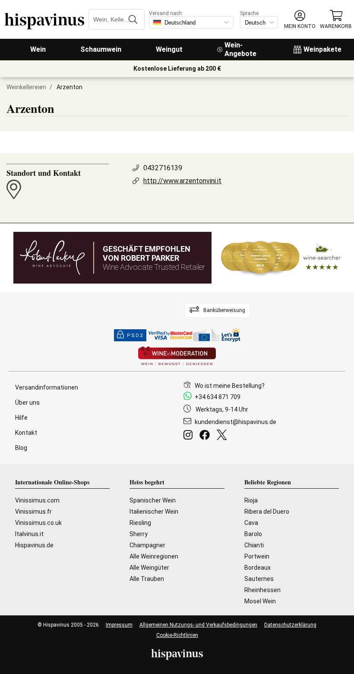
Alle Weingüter (149, 567)
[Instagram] (189, 436)
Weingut (169, 49)
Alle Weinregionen (154, 556)
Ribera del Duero (266, 511)
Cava (251, 522)
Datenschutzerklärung (290, 625)
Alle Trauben (147, 578)
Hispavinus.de (34, 545)
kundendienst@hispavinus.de (235, 421)
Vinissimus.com (37, 500)
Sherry (139, 533)
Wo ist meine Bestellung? (230, 385)
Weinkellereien (26, 87)
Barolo (253, 533)
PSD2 (135, 335)
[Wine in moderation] (177, 356)
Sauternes (259, 578)
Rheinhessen (262, 590)
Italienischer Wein (154, 511)
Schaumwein (100, 49)
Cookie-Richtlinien (177, 635)
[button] (300, 19)
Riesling (140, 522)
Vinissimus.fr (33, 511)
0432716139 (162, 168)
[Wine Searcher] (281, 258)
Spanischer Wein (153, 500)
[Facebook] (206, 436)
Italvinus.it (29, 533)
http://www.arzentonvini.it (182, 181)
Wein (38, 49)
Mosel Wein (260, 601)
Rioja (251, 500)
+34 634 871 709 (217, 396)
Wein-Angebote (240, 49)
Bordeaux (257, 567)
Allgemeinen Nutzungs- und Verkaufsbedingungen (198, 625)
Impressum (119, 625)
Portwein (256, 556)
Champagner (147, 545)
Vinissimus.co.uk (38, 522)
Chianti (254, 545)
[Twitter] (223, 436)
